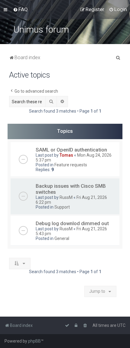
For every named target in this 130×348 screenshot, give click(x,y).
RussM (66, 197)
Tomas (66, 155)
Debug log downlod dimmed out (72, 223)
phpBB (34, 341)
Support (62, 207)
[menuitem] (20, 9)
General (61, 238)
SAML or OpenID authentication (71, 150)
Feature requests (70, 164)
